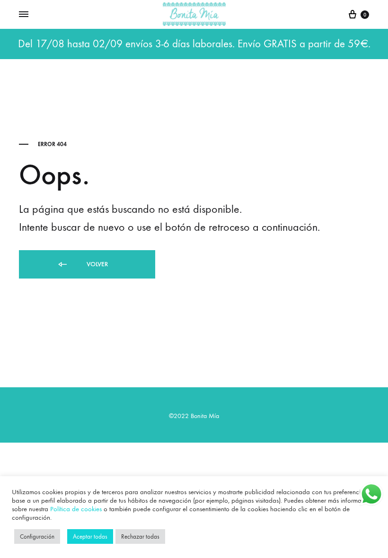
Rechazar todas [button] (140, 536)
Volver (96, 264)
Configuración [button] (37, 536)
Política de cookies (76, 509)
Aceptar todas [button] (90, 536)
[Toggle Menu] (23, 14)
